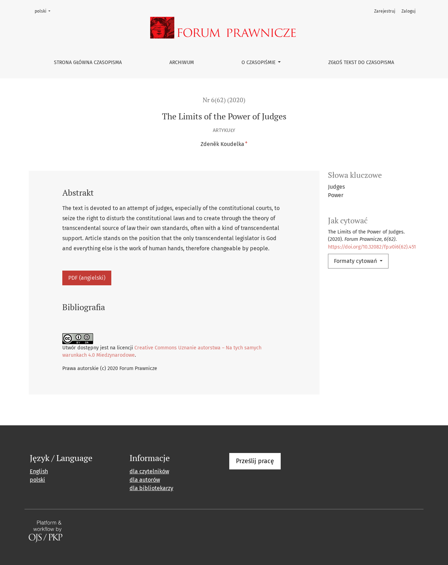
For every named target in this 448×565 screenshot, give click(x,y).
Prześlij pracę (255, 461)
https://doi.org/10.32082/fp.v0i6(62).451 (372, 247)
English (39, 471)
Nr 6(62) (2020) (224, 100)
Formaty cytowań (356, 261)
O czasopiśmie (259, 62)
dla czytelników (149, 471)
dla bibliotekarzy (151, 488)
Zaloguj (408, 11)
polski (44, 11)
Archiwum (181, 62)
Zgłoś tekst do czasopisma (361, 62)
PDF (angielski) (86, 277)
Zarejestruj (384, 11)
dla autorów (145, 479)
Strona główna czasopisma (88, 62)
